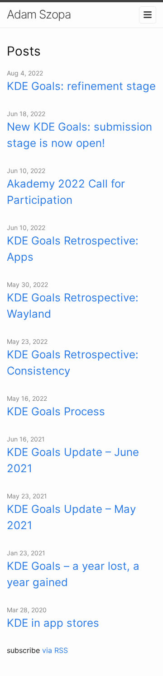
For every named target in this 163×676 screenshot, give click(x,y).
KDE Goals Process (56, 411)
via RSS (55, 650)
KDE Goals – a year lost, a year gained (73, 574)
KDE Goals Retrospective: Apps (73, 248)
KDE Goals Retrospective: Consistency (73, 362)
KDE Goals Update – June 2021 (73, 460)
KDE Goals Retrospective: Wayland (73, 305)
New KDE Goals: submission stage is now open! (79, 135)
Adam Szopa (39, 14)
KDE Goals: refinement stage (81, 86)
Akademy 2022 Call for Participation (66, 192)
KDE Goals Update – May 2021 (71, 517)
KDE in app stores (53, 622)
